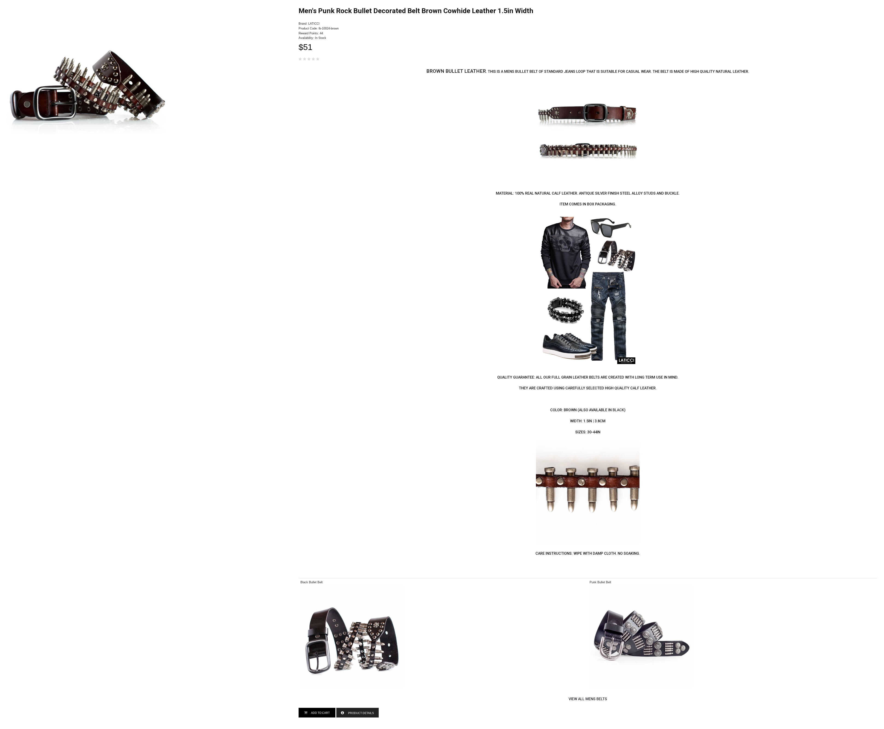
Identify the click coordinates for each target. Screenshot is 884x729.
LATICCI (314, 23)
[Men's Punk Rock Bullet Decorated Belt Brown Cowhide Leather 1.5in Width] (87, 9)
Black (618, 410)
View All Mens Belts (588, 699)
